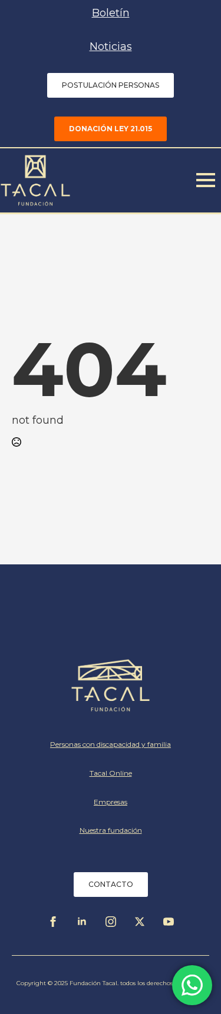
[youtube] (169, 922)
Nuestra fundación (111, 830)
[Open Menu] (205, 180)
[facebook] (53, 922)
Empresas (110, 801)
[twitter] (140, 922)
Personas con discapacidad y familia (110, 744)
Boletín (111, 12)
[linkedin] (82, 922)
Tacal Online (111, 773)
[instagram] (111, 922)
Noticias (111, 46)
